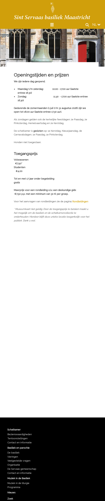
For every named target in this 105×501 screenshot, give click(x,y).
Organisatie (13, 464)
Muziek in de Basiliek (18, 478)
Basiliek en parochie (18, 447)
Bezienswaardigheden (19, 434)
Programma (13, 487)
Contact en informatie (19, 473)
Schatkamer (14, 429)
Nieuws (11, 492)
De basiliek (13, 452)
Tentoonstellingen (17, 438)
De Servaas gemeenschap (21, 469)
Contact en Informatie (19, 442)
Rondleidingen (80, 201)
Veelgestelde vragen (18, 460)
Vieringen (12, 456)
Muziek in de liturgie (18, 483)
